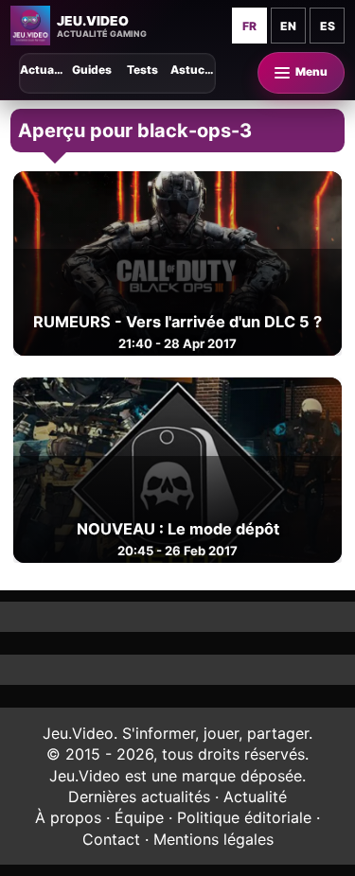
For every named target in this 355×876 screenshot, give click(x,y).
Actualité (255, 796)
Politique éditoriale (244, 817)
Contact (111, 839)
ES (327, 26)
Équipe (139, 817)
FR (249, 26)
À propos (68, 817)
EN (288, 26)
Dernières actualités (139, 796)
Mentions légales (213, 839)
